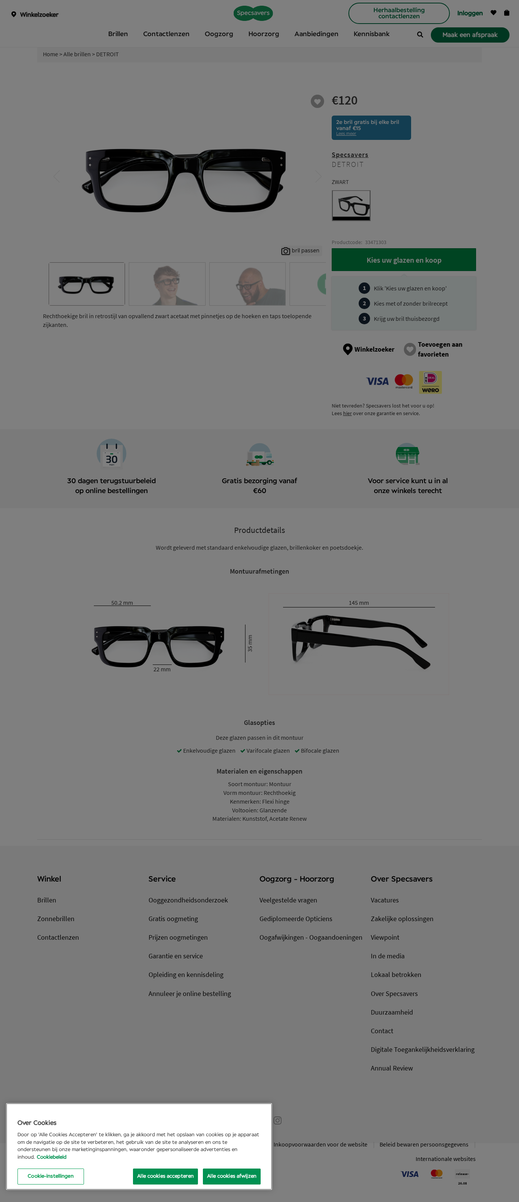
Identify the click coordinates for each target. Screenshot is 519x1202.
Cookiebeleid (51, 1157)
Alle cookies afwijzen (231, 1176)
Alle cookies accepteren (165, 1176)
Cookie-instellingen (50, 1176)
